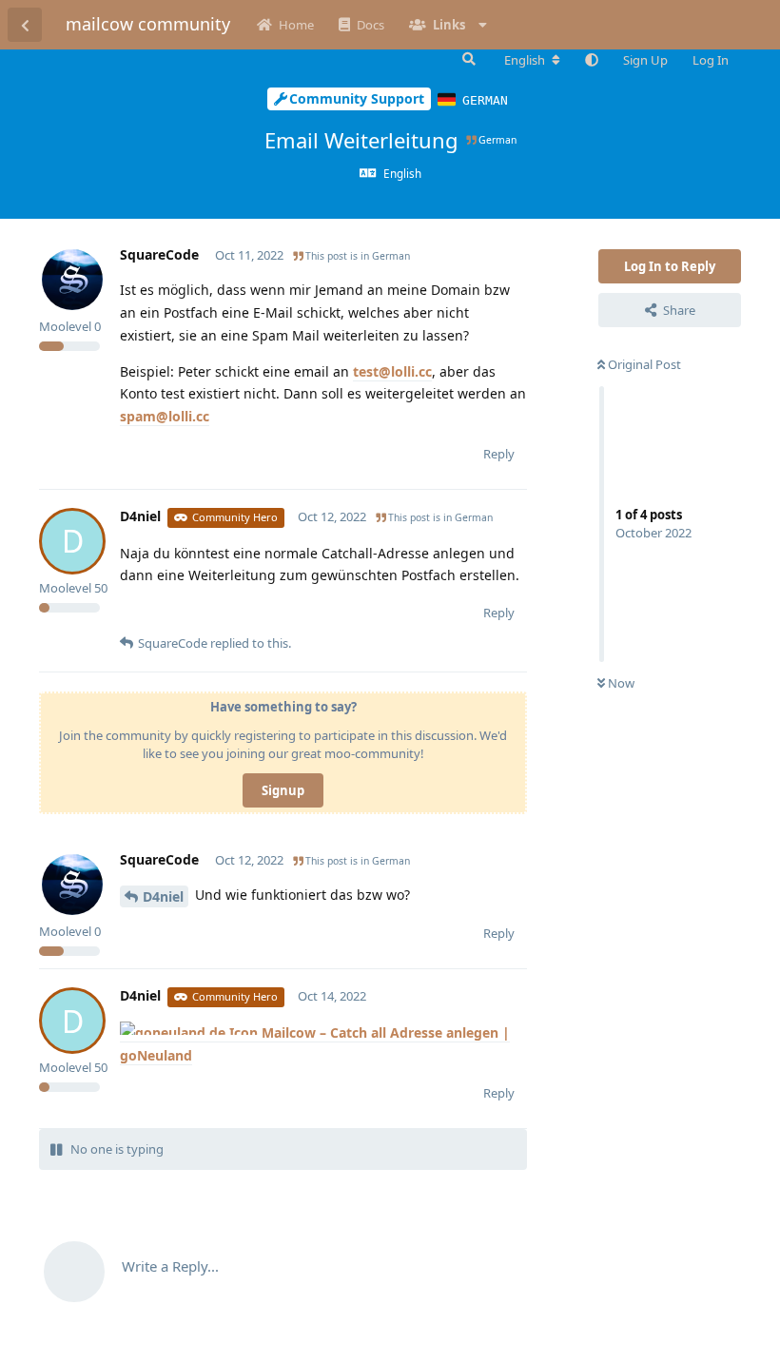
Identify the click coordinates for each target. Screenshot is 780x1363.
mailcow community (148, 23)
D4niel (163, 896)
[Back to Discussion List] (25, 25)
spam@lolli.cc (164, 416)
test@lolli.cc (392, 371)
